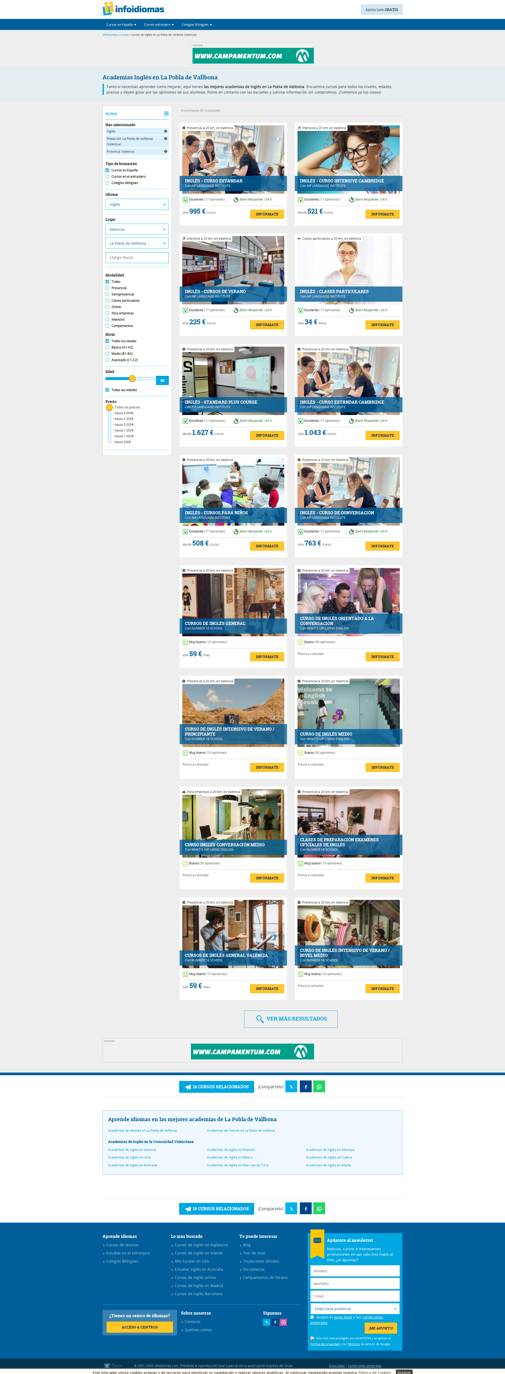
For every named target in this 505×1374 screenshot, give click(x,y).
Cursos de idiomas (122, 1244)
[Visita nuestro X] (266, 1322)
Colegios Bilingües (121, 1261)
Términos (353, 1344)
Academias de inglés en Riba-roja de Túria (238, 1165)
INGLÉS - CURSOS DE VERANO (215, 291)
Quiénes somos (198, 1329)
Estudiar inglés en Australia (198, 1269)
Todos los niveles (124, 341)
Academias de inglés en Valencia (132, 1149)
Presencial (119, 288)
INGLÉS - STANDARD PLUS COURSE (221, 402)
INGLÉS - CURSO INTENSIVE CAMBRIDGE (342, 180)
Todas (116, 281)
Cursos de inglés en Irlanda (198, 1252)
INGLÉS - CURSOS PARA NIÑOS (216, 512)
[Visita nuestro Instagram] (283, 1322)
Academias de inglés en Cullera (329, 1157)
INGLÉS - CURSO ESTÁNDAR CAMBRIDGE (342, 402)
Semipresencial (123, 294)
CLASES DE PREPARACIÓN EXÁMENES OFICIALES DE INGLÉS (339, 842)
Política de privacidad (325, 1344)
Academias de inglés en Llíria (129, 1157)
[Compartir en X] (291, 1086)
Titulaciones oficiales (261, 1261)
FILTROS (111, 114)
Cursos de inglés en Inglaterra (201, 1244)
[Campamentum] (254, 62)
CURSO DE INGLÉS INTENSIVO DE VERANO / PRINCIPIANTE (229, 732)
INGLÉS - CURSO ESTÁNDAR (214, 180)
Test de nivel (253, 1252)
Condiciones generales (364, 1365)
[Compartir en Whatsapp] (319, 1086)
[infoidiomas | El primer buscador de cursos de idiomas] (133, 9)
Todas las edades (124, 390)
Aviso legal (337, 1365)
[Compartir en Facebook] (306, 1086)
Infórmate (267, 214)
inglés (111, 131)
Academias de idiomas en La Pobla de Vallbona (142, 1130)
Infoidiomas (110, 35)
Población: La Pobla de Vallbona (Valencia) (130, 141)
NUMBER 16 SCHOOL (207, 628)
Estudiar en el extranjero (127, 1252)
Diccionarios (253, 1269)
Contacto (192, 1321)
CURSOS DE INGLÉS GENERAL (215, 623)
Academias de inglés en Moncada (132, 1165)
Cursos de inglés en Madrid (198, 1285)
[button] (121, 24)
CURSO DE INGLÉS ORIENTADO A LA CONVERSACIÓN (337, 621)
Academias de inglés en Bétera (229, 1157)
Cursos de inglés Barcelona (198, 1293)
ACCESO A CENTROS (140, 1327)
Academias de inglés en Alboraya (330, 1149)
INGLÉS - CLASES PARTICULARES (334, 291)
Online (116, 307)
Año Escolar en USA (191, 1261)
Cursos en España (125, 170)
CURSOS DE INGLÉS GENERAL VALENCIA (226, 955)
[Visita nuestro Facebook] (275, 1322)
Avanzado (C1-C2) (125, 360)
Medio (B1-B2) (122, 353)
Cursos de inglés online (195, 1277)
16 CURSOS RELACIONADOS (220, 1087)
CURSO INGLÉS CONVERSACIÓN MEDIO (225, 844)
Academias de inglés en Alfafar (328, 1165)
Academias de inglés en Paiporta (231, 1149)
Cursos (124, 35)
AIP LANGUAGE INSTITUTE (210, 185)
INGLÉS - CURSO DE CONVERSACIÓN (337, 512)
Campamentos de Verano (264, 1277)
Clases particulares (126, 300)
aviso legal (343, 1317)
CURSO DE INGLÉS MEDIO (326, 734)
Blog (246, 1244)
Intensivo (118, 319)
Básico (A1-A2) (122, 347)
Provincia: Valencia (120, 151)
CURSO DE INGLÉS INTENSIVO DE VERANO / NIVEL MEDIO (345, 953)
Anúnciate (381, 9)
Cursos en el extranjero (129, 176)
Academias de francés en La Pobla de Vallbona (241, 1130)
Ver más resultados (296, 1018)
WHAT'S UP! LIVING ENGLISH (328, 628)
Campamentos (122, 326)
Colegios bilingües (125, 183)
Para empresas (123, 313)
